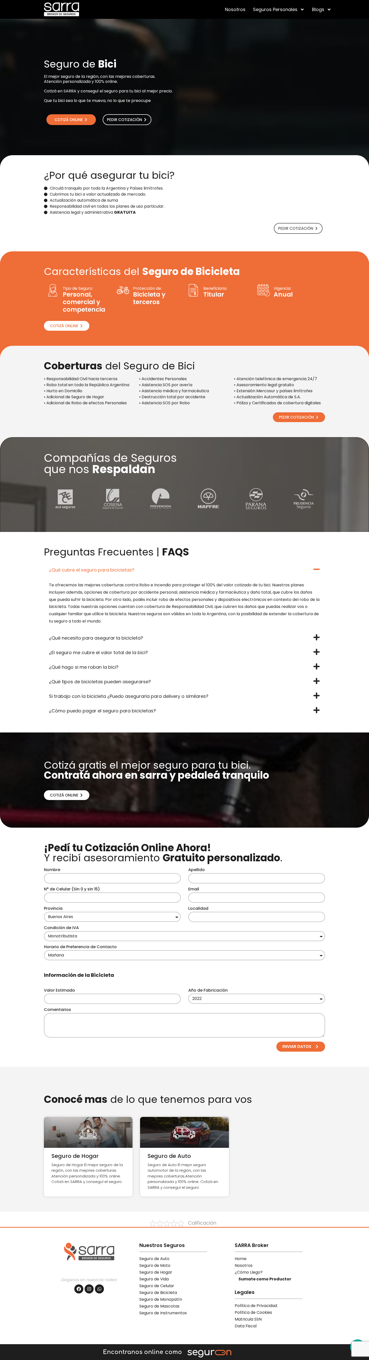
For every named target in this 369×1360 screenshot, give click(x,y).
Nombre (52, 870)
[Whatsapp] (99, 1288)
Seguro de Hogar (75, 1156)
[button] (184, 569)
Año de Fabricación (208, 990)
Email (193, 889)
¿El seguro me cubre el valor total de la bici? (98, 652)
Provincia (53, 908)
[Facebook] (78, 1288)
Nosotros (235, 9)
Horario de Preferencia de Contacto (80, 947)
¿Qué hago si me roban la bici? (83, 667)
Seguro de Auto (169, 1156)
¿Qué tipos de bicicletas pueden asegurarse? (100, 681)
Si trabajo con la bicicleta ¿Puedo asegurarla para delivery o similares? (128, 696)
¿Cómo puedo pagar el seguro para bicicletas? (102, 711)
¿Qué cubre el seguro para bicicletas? (91, 570)
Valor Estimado (59, 990)
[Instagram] (89, 1288)
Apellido (196, 870)
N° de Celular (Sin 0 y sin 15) (72, 889)
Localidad (198, 908)
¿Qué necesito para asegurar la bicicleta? (96, 638)
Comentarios (57, 1010)
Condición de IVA (61, 928)
